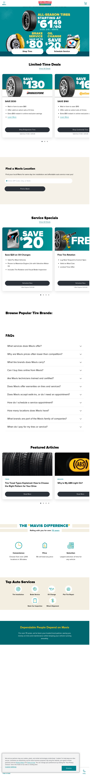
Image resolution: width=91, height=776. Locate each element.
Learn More (12, 117)
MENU (4, 5)
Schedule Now (27, 283)
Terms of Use (31, 762)
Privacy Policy (20, 762)
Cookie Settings (10, 767)
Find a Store (25, 189)
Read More (27, 494)
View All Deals (44, 68)
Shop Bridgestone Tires (27, 130)
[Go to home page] (45, 3)
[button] (42, 141)
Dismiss (69, 768)
